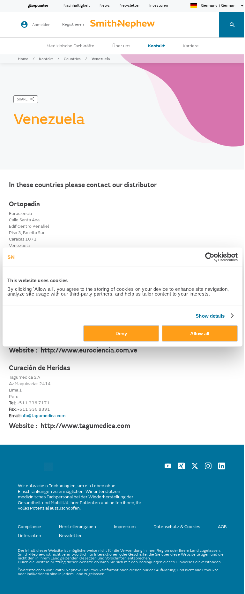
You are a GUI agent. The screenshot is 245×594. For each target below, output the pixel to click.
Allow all (199, 333)
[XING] (181, 468)
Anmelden (41, 24)
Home (23, 59)
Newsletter (130, 6)
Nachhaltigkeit (76, 6)
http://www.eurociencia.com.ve (89, 350)
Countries (72, 59)
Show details (210, 315)
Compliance (29, 526)
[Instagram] (208, 468)
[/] (48, 469)
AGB (222, 526)
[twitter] (194, 468)
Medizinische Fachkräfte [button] (70, 46)
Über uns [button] (121, 46)
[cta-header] (122, 24)
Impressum (125, 526)
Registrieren (73, 25)
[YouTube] (168, 468)
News (105, 5)
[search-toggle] (232, 25)
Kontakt (156, 46)
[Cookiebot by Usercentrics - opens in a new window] (210, 257)
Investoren (158, 5)
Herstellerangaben (77, 526)
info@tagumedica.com (42, 415)
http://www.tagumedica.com (85, 426)
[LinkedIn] (221, 468)
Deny (121, 333)
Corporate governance (38, 5)
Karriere (191, 46)
